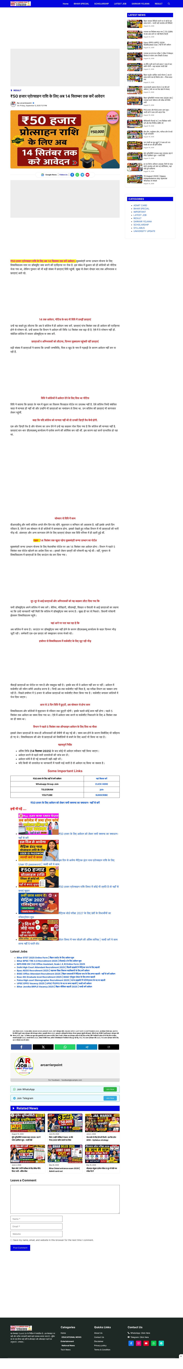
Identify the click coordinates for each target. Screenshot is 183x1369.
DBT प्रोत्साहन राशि (58, 1031)
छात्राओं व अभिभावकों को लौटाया (64, 1033)
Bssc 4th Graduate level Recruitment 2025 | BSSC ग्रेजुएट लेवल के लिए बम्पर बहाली (56, 977)
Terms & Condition (102, 1349)
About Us (98, 1333)
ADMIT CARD (140, 205)
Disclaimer (98, 1341)
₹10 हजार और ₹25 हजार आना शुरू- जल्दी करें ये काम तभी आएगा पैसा (156, 111)
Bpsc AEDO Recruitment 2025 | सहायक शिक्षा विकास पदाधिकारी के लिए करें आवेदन (53, 970)
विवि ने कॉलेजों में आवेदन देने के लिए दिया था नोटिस (103, 1036)
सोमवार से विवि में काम (44, 1038)
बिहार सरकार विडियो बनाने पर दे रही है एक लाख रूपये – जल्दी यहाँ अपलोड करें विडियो (158, 22)
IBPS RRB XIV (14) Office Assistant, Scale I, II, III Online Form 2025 (51, 964)
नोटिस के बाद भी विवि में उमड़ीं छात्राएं (101, 1033)
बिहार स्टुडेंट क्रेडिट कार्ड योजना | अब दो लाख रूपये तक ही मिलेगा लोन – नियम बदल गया (158, 77)
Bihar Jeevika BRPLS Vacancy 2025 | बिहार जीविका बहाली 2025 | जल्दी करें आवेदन (54, 986)
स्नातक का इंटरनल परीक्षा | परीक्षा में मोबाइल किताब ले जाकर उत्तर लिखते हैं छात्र (158, 54)
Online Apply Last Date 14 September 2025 (82, 1031)
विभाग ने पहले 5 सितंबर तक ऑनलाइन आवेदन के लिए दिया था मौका (73, 1036)
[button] (169, 3)
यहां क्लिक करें (101, 778)
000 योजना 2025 (18, 1031)
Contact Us (99, 1337)
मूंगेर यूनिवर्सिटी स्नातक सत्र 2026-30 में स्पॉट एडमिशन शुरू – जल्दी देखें (158, 154)
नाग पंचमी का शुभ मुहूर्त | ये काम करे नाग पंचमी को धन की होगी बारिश (157, 143)
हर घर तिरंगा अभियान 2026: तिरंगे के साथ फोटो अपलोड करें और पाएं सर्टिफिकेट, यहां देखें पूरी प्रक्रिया (158, 166)
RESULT (159, 3)
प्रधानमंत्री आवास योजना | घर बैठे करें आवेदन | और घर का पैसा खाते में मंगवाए (157, 88)
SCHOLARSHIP (101, 3)
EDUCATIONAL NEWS (71, 1337)
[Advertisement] (65, 29)
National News (68, 1345)
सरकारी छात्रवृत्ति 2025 (19, 1038)
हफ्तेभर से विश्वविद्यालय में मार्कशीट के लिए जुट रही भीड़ (65, 1038)
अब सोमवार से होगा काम (106, 1031)
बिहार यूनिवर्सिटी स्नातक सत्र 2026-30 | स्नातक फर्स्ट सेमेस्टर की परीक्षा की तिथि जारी (158, 100)
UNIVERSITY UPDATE (144, 231)
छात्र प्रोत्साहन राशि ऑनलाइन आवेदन (32, 1033)
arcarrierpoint (26, 103)
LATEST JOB (120, 3)
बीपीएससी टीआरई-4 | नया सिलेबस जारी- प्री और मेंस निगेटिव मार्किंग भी (157, 122)
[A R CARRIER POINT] (20, 3)
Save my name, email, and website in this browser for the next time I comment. (53, 1240)
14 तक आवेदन (28, 1031)
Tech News (66, 1349)
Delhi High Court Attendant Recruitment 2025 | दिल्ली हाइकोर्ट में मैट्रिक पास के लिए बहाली (58, 967)
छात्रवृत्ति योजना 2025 (49, 1033)
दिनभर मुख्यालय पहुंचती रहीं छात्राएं (82, 1033)
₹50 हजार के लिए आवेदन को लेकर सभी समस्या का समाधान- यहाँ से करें (65, 802)
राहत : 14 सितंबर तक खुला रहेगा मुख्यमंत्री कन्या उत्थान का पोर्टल (38, 1036)
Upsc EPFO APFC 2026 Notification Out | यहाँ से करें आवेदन (157, 43)
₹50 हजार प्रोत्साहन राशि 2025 (91, 1038)
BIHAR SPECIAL (81, 3)
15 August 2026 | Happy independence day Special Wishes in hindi (155, 178)
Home (65, 3)
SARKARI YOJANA (141, 3)
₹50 (80, 1038)
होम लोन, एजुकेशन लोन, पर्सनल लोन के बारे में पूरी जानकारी (158, 132)
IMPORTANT (140, 211)
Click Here (145, 1333)
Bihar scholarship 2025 (42, 1031)
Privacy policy (100, 1345)
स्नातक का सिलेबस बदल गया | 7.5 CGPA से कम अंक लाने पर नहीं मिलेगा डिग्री (158, 32)
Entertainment (67, 1341)
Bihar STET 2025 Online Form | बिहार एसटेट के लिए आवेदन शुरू (45, 957)
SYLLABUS (139, 228)
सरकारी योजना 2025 (32, 1038)
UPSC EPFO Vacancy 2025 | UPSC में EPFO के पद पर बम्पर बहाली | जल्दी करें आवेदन (54, 983)
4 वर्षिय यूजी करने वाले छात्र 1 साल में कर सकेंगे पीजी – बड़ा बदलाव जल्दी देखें (158, 65)
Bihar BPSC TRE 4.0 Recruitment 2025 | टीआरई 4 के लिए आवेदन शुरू (49, 960)
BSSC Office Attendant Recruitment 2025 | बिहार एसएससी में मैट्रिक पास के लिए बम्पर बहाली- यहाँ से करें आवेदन (66, 973)
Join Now (110, 1089)
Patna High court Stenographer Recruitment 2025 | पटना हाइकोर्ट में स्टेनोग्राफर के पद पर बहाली (61, 980)
